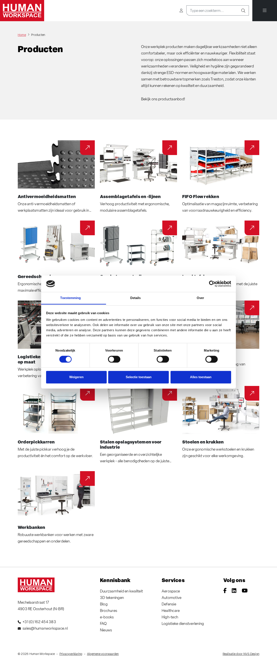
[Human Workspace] (22, 10)
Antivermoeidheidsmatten (47, 196)
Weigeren (76, 377)
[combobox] (212, 10)
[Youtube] (245, 591)
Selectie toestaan (138, 377)
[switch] (114, 359)
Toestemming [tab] (70, 298)
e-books (107, 616)
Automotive (171, 597)
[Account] (181, 10)
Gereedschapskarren (41, 276)
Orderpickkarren (36, 442)
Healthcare (171, 610)
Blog (104, 604)
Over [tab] (200, 298)
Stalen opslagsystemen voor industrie (130, 444)
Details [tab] (135, 298)
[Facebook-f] (225, 591)
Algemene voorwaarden (103, 654)
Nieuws (106, 629)
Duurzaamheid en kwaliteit (121, 591)
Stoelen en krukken (203, 442)
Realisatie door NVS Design (241, 654)
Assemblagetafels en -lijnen (130, 196)
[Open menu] (265, 10)
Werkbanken (31, 527)
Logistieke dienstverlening (183, 623)
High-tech (170, 616)
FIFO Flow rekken (200, 196)
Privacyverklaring (71, 654)
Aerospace (171, 591)
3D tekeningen (112, 597)
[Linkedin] (234, 591)
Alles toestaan (200, 377)
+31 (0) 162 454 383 (39, 621)
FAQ (103, 623)
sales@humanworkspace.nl (45, 628)
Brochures (108, 610)
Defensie (169, 604)
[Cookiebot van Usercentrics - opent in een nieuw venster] (212, 283)
